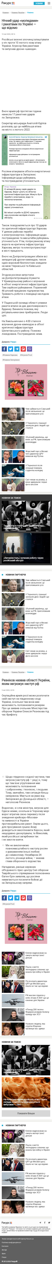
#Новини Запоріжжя (11, 360)
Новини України (17, 13)
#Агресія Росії (26, 355)
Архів (4, 1253)
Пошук (4, 1257)
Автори (4, 1250)
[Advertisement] (26, 79)
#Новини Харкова (10, 355)
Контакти (5, 1246)
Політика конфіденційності (11, 1242)
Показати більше (26, 1113)
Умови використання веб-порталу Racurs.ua (18, 1239)
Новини (39, 3)
